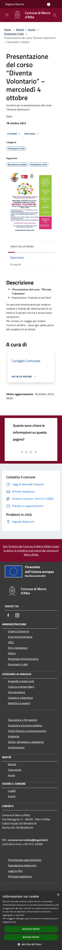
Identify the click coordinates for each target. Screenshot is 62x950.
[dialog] (31, 920)
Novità (20, 30)
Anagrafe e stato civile (21, 681)
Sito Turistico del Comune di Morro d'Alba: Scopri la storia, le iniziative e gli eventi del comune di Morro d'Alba (31, 550)
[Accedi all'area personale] (48, 4)
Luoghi (12, 791)
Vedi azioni (30, 134)
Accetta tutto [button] (31, 929)
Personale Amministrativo (23, 659)
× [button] (58, 894)
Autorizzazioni (16, 747)
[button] (31, 944)
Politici (12, 653)
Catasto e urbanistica (20, 698)
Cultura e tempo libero (21, 687)
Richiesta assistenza (20, 876)
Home (7, 30)
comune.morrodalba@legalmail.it (28, 840)
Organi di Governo (18, 631)
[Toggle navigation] (7, 15)
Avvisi (31, 30)
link (14, 921)
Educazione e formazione (22, 720)
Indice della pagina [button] (22, 246)
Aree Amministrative (20, 637)
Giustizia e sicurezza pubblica (25, 725)
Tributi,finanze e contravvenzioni (27, 731)
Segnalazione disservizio (22, 865)
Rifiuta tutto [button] (31, 937)
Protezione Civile (14, 34)
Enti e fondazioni (18, 648)
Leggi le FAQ (15, 871)
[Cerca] (55, 15)
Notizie (12, 764)
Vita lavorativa (16, 692)
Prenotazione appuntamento (24, 860)
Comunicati (14, 770)
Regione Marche (14, 4)
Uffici (11, 642)
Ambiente (13, 736)
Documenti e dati (18, 664)
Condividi (12, 134)
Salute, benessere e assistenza (26, 742)
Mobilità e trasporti (19, 703)
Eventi (12, 796)
